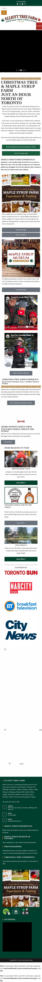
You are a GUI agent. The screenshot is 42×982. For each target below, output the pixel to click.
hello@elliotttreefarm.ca (14, 821)
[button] (16, 70)
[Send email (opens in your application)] (25, 4)
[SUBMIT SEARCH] (4, 12)
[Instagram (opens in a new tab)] (20, 4)
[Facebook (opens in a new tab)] (17, 4)
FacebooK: (10, 919)
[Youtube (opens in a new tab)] (22, 4)
